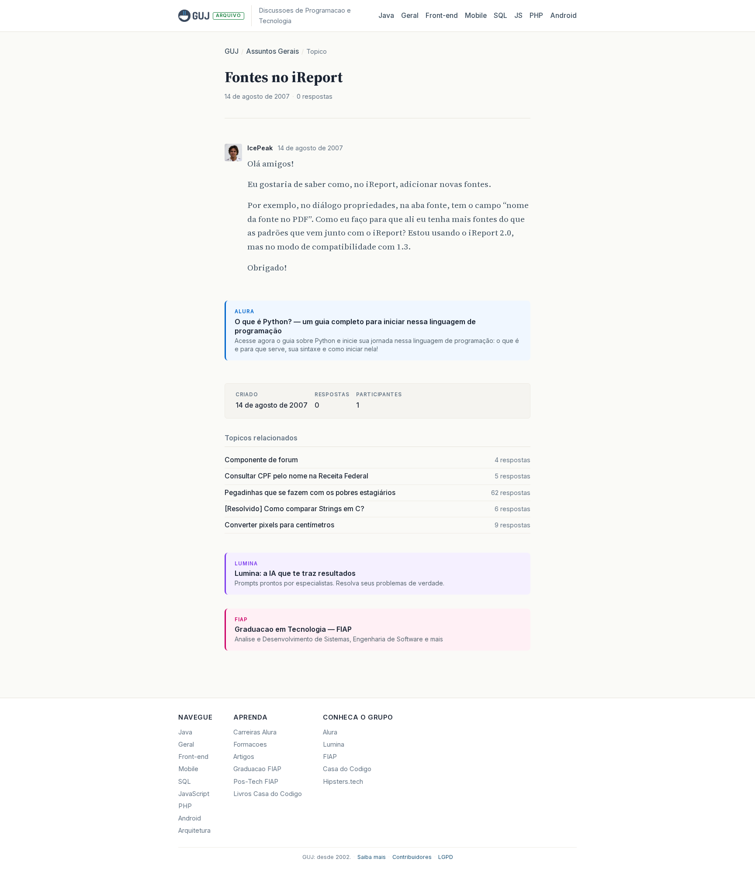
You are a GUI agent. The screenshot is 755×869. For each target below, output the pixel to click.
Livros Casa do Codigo (267, 794)
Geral (410, 15)
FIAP (330, 757)
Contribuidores (412, 857)
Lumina (333, 744)
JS (518, 15)
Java (386, 15)
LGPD (445, 857)
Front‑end (442, 15)
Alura (330, 732)
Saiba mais (371, 857)
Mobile (476, 15)
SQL (500, 15)
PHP (536, 15)
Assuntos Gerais (272, 51)
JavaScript (193, 794)
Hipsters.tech (343, 782)
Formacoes (250, 744)
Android (563, 15)
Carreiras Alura (255, 732)
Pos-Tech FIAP (255, 782)
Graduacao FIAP (257, 769)
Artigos (243, 757)
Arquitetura (194, 830)
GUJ (232, 51)
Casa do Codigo (347, 769)
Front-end (193, 757)
